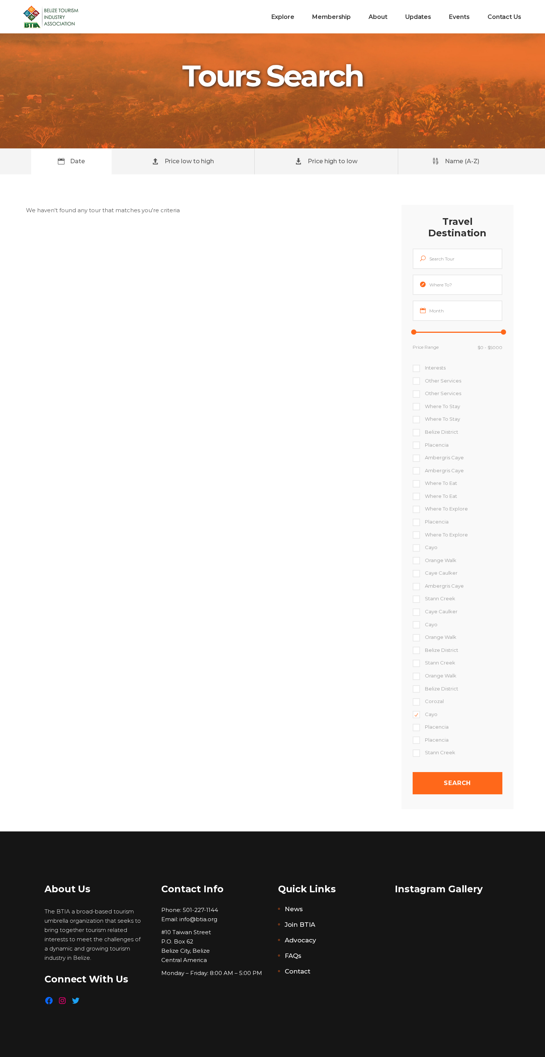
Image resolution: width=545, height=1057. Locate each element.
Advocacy (300, 940)
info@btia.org (198, 919)
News (294, 909)
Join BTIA (300, 924)
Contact (297, 971)
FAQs (293, 955)
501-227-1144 (200, 909)
